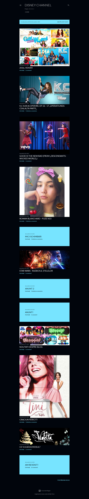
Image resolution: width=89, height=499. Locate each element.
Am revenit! (31, 465)
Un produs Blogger (45, 490)
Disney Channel (38, 5)
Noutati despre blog (31, 347)
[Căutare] (68, 5)
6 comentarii (28, 349)
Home (27, 12)
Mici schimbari (33, 236)
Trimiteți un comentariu (31, 111)
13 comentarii (34, 467)
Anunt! (29, 312)
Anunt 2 (29, 288)
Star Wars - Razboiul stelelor (36, 270)
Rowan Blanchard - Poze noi (35, 218)
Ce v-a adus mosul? (29, 447)
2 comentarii (28, 70)
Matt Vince (51, 494)
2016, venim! (26, 67)
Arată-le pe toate (62, 22)
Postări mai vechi (64, 480)
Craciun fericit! (28, 419)
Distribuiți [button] (21, 70)
